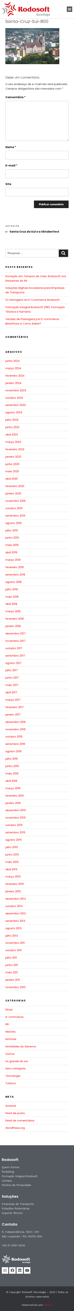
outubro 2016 (13, 736)
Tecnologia (12, 1076)
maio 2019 (11, 545)
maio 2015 (12, 862)
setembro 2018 (15, 574)
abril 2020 (11, 479)
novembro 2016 (15, 729)
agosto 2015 (13, 840)
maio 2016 (11, 773)
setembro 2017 (15, 655)
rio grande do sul (16, 1061)
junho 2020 (12, 464)
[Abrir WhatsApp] (65, 1301)
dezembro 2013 (15, 913)
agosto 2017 (13, 663)
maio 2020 (12, 471)
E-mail (11, 165)
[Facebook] (12, 1270)
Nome (10, 147)
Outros (10, 1054)
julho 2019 (11, 530)
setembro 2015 (15, 832)
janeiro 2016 (13, 803)
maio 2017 (11, 685)
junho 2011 (11, 965)
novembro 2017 (15, 641)
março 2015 (13, 876)
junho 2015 (12, 854)
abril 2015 (11, 869)
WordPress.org (15, 1128)
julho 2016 (11, 759)
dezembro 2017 (15, 633)
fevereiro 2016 (14, 795)
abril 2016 (11, 781)
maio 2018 (11, 597)
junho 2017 (12, 677)
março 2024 (13, 368)
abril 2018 (11, 604)
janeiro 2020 (13, 493)
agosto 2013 (13, 928)
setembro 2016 (15, 744)
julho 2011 (11, 957)
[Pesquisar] (63, 253)
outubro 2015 (14, 825)
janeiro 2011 (12, 980)
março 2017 (12, 700)
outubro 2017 (13, 648)
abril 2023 (11, 434)
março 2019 (12, 560)
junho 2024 (12, 361)
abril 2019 (11, 552)
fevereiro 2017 (14, 707)
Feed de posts (15, 1113)
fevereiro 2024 (14, 375)
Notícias (10, 1039)
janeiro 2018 (13, 626)
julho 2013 (11, 935)
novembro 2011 (15, 943)
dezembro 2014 (15, 899)
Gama (48, 1305)
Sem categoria (15, 1068)
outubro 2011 (13, 950)
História (10, 1032)
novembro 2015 (15, 817)
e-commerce (14, 1017)
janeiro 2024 (13, 383)
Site (8, 184)
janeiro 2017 (13, 714)
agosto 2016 (13, 751)
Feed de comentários (19, 1120)
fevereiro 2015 (14, 884)
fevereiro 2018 (14, 619)
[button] (69, 9)
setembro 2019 (15, 515)
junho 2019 (12, 537)
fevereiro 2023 (14, 449)
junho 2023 (12, 427)
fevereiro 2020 (14, 486)
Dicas (9, 1009)
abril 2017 (11, 692)
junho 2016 (12, 766)
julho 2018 (11, 589)
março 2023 (13, 442)
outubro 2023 (14, 398)
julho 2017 (11, 670)
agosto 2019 (13, 523)
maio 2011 (11, 972)
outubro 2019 (13, 508)
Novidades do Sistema (20, 1046)
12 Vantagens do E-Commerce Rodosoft (32, 300)
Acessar (10, 1106)
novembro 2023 (15, 390)
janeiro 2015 (13, 891)
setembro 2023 (15, 405)
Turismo (10, 1083)
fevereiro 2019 (14, 567)
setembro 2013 (15, 921)
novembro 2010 (15, 987)
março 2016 (12, 788)
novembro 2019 (15, 501)
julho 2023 (11, 420)
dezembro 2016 (15, 722)
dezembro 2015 (15, 810)
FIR (7, 1024)
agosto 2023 (13, 412)
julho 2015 (11, 847)
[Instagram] (5, 1270)
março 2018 (12, 611)
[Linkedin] (20, 1270)
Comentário (15, 97)
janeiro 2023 (13, 457)
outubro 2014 (14, 906)
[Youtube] (27, 1270)
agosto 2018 (13, 582)
